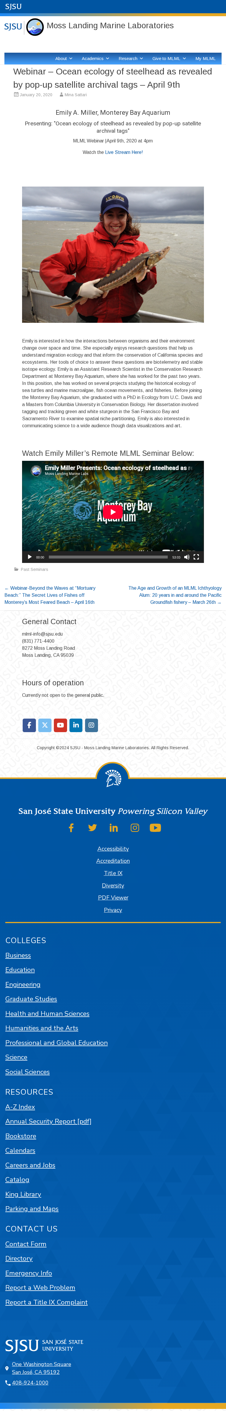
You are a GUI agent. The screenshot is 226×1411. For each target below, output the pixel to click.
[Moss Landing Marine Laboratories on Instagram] (91, 725)
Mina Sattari (76, 94)
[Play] (30, 557)
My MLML (205, 58)
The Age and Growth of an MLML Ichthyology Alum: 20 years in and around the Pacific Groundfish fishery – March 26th (175, 595)
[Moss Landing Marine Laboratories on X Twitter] (44, 725)
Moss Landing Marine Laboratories (110, 25)
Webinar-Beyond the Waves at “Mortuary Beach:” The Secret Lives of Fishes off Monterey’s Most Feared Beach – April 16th (49, 595)
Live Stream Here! (124, 152)
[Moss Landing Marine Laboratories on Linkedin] (76, 725)
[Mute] (187, 557)
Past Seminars (34, 569)
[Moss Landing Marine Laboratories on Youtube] (60, 725)
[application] (113, 512)
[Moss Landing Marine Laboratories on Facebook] (29, 725)
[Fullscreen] (196, 557)
